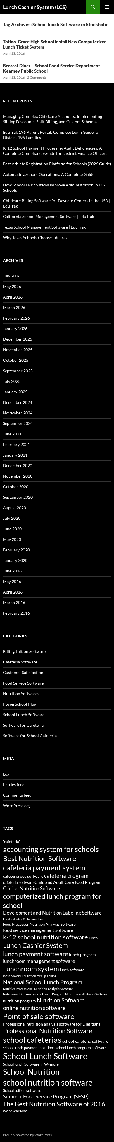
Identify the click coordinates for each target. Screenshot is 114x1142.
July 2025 (11, 381)
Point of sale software (39, 1016)
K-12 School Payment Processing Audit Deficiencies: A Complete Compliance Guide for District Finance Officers (55, 150)
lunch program (82, 954)
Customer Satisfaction (23, 672)
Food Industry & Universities (23, 919)
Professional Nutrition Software (47, 1031)
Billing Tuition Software (24, 651)
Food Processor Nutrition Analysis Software (39, 924)
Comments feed (17, 795)
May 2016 (12, 581)
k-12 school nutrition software (45, 937)
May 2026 (12, 286)
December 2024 (17, 402)
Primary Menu (107, 7)
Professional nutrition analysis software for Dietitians (51, 1023)
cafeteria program (66, 875)
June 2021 (12, 433)
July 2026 (11, 275)
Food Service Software (23, 682)
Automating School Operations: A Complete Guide (48, 174)
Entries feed (14, 784)
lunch (93, 938)
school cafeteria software (85, 1041)
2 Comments (36, 77)
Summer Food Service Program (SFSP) (46, 1096)
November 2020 (17, 476)
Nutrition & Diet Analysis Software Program (33, 994)
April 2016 (13, 591)
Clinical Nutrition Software (31, 888)
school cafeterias (32, 1040)
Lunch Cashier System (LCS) (35, 7)
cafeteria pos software (23, 876)
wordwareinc (15, 1110)
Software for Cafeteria (23, 725)
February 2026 (16, 317)
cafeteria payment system (44, 867)
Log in (8, 773)
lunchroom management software (39, 961)
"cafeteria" (11, 842)
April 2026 (13, 296)
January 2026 (15, 328)
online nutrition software (34, 1007)
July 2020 (11, 518)
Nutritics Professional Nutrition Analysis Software (38, 989)
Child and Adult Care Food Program (67, 882)
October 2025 (15, 360)
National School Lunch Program (42, 981)
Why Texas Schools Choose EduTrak (35, 237)
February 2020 (16, 549)
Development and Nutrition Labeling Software (52, 913)
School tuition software (22, 1090)
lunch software (72, 970)
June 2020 (12, 528)
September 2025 (18, 370)
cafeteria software (18, 882)
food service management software (38, 930)
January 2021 (15, 454)
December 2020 (17, 465)
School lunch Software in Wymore (31, 1064)
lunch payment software (35, 954)
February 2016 (16, 613)
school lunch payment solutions (29, 1048)
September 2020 (18, 497)
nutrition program (19, 1000)
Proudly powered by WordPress (27, 1135)
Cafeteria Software (20, 661)
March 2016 (14, 602)
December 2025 (17, 339)
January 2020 (15, 560)
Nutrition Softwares (21, 693)
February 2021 (16, 444)
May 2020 (12, 539)
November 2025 (17, 349)
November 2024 (17, 412)
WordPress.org (16, 805)
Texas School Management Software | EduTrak (44, 226)
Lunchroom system (31, 969)
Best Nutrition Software (39, 858)
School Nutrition (31, 1071)
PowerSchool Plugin (21, 704)
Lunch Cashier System (35, 945)
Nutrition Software (60, 1000)
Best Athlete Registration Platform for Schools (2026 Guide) (57, 163)
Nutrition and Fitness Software (86, 994)
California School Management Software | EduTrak (48, 216)
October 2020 (15, 486)
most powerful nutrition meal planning (29, 976)
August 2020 (14, 507)
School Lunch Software (23, 714)
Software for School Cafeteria (30, 735)
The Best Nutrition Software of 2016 (54, 1104)
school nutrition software (48, 1082)
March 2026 (14, 307)
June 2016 (12, 570)
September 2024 (18, 423)
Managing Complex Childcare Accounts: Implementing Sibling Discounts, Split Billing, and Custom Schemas (52, 119)
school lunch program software (81, 1048)
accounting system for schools (51, 849)
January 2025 (15, 391)
